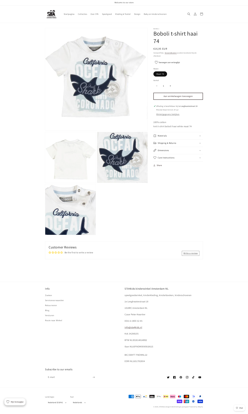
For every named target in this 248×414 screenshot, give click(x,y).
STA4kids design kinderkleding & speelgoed (174, 407)
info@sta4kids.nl (133, 327)
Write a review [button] (190, 253)
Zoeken (48, 295)
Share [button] (159, 165)
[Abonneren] (93, 377)
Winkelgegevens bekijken (168, 114)
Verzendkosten (171, 53)
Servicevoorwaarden (54, 300)
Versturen (49, 315)
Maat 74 (160, 74)
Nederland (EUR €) (55, 402)
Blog (47, 310)
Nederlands (77, 402)
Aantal (156, 80)
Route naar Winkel (53, 320)
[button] (189, 14)
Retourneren (51, 305)
